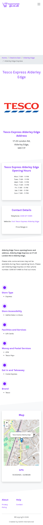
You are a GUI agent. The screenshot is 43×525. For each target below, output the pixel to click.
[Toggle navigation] (39, 4)
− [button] (7, 426)
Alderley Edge (29, 58)
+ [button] (7, 422)
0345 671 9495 (26, 216)
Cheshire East (15, 58)
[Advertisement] (21, 32)
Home (4, 58)
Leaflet (37, 465)
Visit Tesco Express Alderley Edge (25, 221)
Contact (19, 504)
